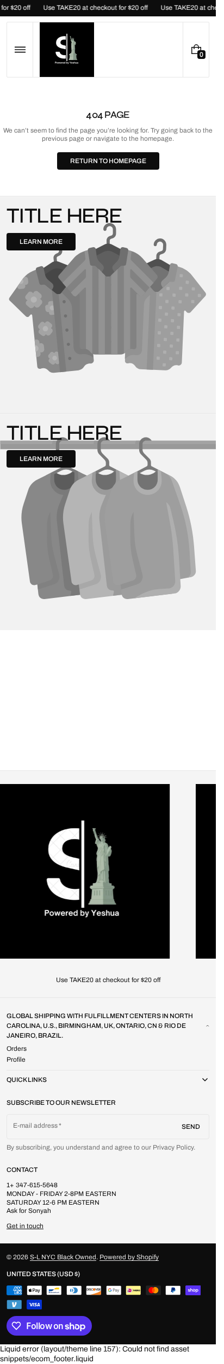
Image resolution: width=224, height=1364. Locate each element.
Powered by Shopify (129, 1257)
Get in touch (25, 1226)
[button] (20, 49)
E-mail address (35, 1125)
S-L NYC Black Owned (63, 1257)
